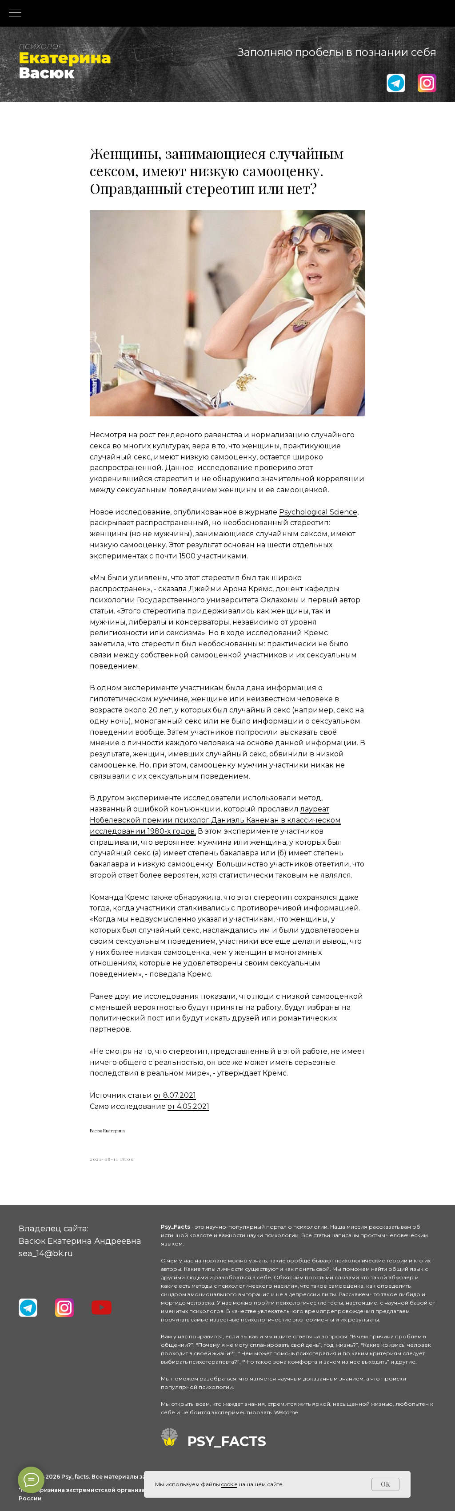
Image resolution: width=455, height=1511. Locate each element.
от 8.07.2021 (175, 1095)
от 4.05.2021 (188, 1106)
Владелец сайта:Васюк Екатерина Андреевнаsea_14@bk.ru (80, 1241)
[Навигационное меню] (15, 13)
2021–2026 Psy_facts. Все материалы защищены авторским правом (130, 1476)
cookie (229, 1484)
